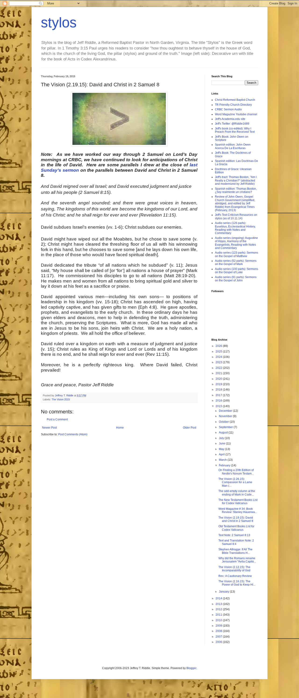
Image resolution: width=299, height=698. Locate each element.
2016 (219, 400)
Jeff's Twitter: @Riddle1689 (232, 123)
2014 (219, 598)
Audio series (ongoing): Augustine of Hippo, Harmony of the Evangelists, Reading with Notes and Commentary (236, 243)
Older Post (189, 427)
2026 (219, 346)
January (224, 591)
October (224, 421)
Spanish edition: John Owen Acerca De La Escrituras (233, 146)
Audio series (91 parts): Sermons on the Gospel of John (235, 279)
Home (120, 427)
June (222, 443)
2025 (219, 351)
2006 (219, 642)
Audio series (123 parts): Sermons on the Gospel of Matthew (236, 254)
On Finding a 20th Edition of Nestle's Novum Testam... (236, 471)
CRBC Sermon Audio (228, 109)
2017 (219, 395)
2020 (219, 378)
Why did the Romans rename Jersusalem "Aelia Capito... (237, 560)
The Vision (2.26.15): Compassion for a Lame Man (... (235, 482)
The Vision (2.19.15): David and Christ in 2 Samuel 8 (235, 519)
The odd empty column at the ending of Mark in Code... (236, 492)
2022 (219, 368)
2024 (219, 357)
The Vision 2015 (61, 399)
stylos (59, 22)
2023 (219, 362)
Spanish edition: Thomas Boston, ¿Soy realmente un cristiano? (236, 190)
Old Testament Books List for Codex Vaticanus (236, 528)
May (222, 449)
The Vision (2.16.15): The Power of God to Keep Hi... (236, 583)
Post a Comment (57, 419)
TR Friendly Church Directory (233, 104)
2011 (219, 614)
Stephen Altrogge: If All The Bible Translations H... (235, 551)
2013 (219, 604)
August (223, 432)
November (226, 416)
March (223, 459)
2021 (219, 373)
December (226, 410)
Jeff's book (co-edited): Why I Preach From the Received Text (235, 130)
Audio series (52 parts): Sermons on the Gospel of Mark (235, 262)
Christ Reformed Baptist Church (235, 99)
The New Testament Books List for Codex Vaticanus (237, 501)
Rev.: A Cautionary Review (235, 576)
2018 (219, 389)
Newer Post (49, 427)
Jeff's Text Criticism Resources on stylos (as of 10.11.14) (236, 216)
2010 (219, 620)
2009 (219, 625)
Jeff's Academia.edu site (230, 119)
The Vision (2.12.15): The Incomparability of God (234, 568)
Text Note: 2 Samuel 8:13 (234, 535)
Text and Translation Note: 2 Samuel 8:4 (236, 542)
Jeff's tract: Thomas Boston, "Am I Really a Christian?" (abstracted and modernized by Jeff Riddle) (235, 180)
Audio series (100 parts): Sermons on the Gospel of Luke (236, 270)
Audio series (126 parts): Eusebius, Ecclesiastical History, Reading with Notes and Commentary (235, 228)
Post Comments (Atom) (72, 434)
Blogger (191, 668)
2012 (219, 609)
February (225, 465)
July (222, 438)
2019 (219, 384)
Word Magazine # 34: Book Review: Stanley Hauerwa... (237, 510)
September (226, 427)
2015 (219, 406)
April (222, 454)
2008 (219, 631)
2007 (219, 636)
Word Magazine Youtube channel (236, 114)
